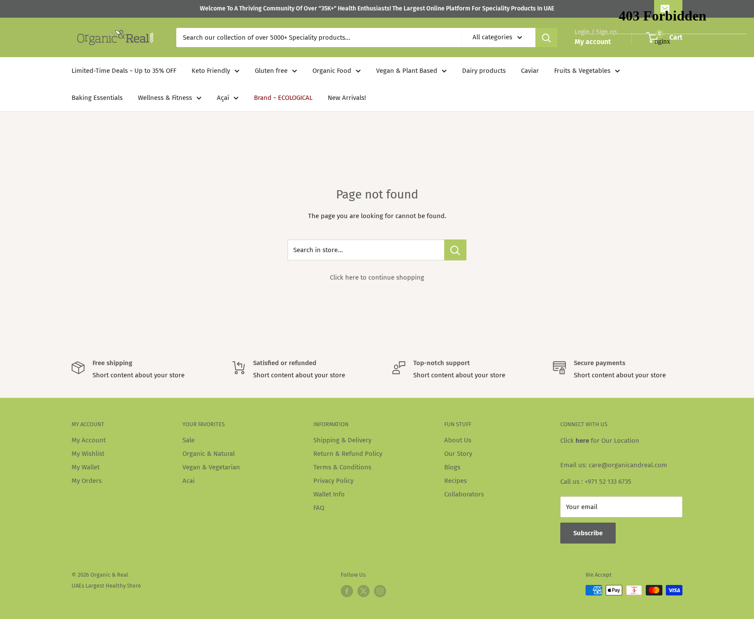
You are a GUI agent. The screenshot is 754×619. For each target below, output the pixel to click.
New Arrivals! (347, 98)
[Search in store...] (455, 249)
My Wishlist (88, 454)
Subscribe (588, 533)
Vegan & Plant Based (406, 71)
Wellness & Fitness (165, 98)
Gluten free (271, 71)
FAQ (318, 508)
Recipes (455, 481)
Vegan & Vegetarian (211, 467)
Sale (188, 440)
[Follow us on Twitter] (363, 591)
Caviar (530, 71)
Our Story (458, 454)
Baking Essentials (97, 98)
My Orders (87, 481)
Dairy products (484, 71)
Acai (188, 481)
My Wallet (85, 467)
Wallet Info (329, 494)
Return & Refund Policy (347, 454)
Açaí (223, 98)
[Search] (546, 37)
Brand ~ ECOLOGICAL (283, 98)
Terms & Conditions (342, 467)
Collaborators (464, 494)
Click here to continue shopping (377, 277)
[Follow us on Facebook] (347, 591)
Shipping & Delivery (342, 440)
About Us (457, 440)
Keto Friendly (211, 71)
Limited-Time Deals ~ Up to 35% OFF (124, 71)
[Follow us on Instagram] (380, 591)
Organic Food (331, 71)
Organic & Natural (208, 454)
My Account (89, 440)
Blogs (452, 467)
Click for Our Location (599, 441)
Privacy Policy (333, 481)
